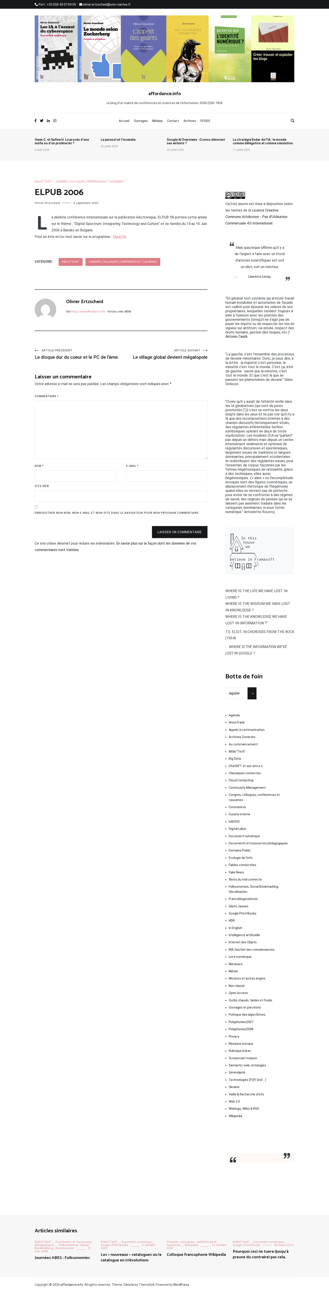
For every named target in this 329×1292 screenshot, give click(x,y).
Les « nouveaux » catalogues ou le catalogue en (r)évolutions (131, 1257)
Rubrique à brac (240, 1051)
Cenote (129, 1284)
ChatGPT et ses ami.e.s (246, 766)
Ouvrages (141, 121)
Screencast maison (243, 1058)
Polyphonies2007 (241, 1022)
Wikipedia (235, 1116)
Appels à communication (247, 730)
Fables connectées (242, 865)
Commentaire (47, 396)
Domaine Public (240, 850)
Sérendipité (237, 1072)
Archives (190, 121)
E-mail (132, 466)
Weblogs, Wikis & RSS (244, 1108)
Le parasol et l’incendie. (118, 139)
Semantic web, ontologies (247, 1065)
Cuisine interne (239, 814)
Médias (157, 121)
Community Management (247, 787)
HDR (232, 920)
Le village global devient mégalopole (170, 354)
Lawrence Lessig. (259, 276)
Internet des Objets (243, 942)
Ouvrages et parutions (245, 1007)
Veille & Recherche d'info (246, 1094)
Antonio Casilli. (236, 336)
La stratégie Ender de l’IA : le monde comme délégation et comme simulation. (263, 141)
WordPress (181, 1284)
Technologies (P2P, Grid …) (247, 1080)
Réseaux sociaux (241, 1043)
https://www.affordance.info (88, 311)
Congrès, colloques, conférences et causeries (90, 181)
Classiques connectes (245, 773)
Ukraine (234, 1087)
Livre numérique (240, 957)
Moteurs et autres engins (247, 978)
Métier (233, 971)
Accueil (124, 121)
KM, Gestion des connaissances (252, 949)
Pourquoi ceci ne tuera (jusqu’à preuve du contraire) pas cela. (260, 1254)
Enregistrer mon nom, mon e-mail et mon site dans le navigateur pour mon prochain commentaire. (117, 512)
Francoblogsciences (243, 899)
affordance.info (164, 94)
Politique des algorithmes (247, 1014)
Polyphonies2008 (241, 1029)
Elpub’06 (119, 237)
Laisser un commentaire (180, 532)
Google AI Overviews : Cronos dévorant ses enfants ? (196, 141)
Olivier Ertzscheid (47, 203)
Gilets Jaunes (238, 906)
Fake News (236, 872)
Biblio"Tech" (43, 181)
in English (235, 928)
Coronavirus (237, 807)
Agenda (234, 715)
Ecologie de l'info (241, 858)
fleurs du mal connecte (245, 879)
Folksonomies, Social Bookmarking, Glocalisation (254, 889)
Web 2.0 (234, 1101)
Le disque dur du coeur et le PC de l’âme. (77, 354)
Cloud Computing (241, 780)
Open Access (238, 993)
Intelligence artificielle (244, 935)
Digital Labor (237, 829)
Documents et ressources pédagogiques (258, 843)
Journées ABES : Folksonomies (62, 1257)
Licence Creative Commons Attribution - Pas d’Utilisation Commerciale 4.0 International (256, 216)
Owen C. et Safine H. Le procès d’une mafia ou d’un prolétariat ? (62, 141)
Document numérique (244, 836)
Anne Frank (237, 722)
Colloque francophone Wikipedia (196, 1254)
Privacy (234, 1036)
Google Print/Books (242, 913)
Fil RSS (205, 121)
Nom (39, 466)
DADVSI (234, 821)
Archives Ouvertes (242, 737)
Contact (173, 121)
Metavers (236, 964)
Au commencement (243, 744)
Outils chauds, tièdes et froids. (251, 1000)
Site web (42, 486)
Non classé (237, 986)
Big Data (235, 758)
